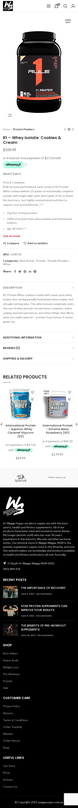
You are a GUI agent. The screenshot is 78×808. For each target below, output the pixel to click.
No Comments (44, 593)
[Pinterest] (25, 271)
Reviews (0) (11, 348)
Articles (8, 779)
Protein (40, 260)
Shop (6, 747)
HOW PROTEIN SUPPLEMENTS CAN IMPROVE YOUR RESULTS (44, 608)
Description (12, 288)
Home (6, 129)
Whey (7, 264)
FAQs (6, 772)
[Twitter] (19, 271)
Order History (11, 740)
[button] (32, 399)
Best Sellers (10, 653)
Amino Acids (11, 660)
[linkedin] (30, 271)
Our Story (9, 766)
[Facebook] (15, 271)
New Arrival (27, 260)
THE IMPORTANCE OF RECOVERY (43, 588)
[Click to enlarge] (10, 115)
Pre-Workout (11, 674)
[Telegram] (35, 271)
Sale (5, 687)
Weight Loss (11, 667)
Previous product (65, 129)
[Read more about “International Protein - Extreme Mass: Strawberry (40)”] (69, 399)
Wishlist (8, 733)
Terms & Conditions (15, 720)
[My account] (73, 6)
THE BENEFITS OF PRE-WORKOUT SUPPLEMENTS (43, 627)
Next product (73, 129)
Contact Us (10, 786)
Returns (8, 713)
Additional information (22, 337)
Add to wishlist (37, 243)
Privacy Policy (11, 706)
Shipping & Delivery (17, 359)
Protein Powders (23, 129)
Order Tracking (12, 727)
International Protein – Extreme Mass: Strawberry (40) (58, 429)
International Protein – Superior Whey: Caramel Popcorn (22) (21, 431)
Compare (13, 243)
